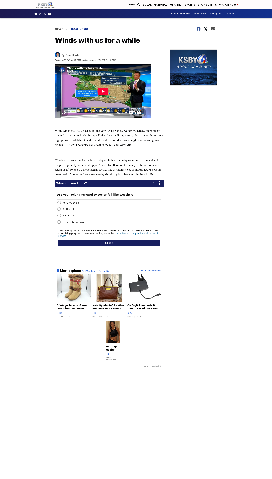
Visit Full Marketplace (150, 271)
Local (147, 4)
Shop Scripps (207, 4)
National (160, 4)
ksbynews (36, 14)
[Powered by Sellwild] (156, 366)
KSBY (46, 14)
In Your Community (180, 13)
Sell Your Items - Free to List (95, 271)
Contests (231, 13)
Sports (190, 4)
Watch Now (228, 4)
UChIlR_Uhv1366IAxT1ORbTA (50, 14)
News (59, 29)
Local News (78, 29)
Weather (175, 4)
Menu (133, 4)
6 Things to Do (217, 13)
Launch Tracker (199, 13)
